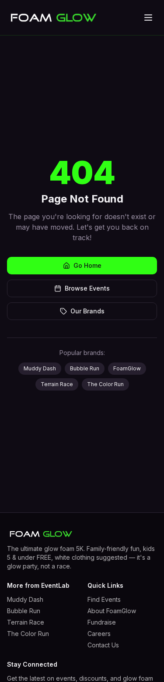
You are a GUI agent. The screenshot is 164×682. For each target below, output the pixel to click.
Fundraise (101, 622)
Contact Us (103, 645)
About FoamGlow (111, 611)
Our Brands (87, 311)
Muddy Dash (40, 368)
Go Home (87, 265)
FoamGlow (127, 368)
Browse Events (87, 288)
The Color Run (105, 384)
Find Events (104, 599)
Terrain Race (57, 384)
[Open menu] (148, 17)
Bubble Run (84, 368)
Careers (99, 633)
